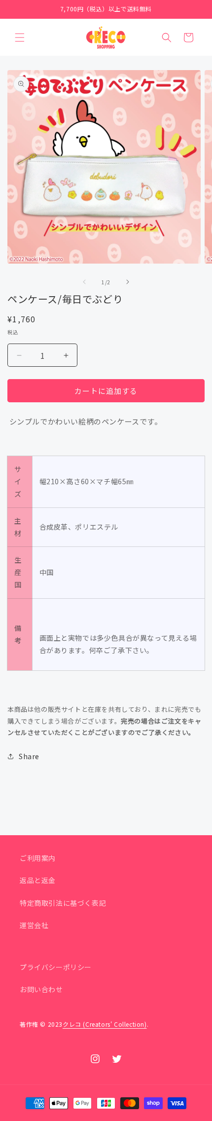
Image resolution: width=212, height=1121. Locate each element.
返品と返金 (38, 880)
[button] (20, 37)
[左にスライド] (84, 282)
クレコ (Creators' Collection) (105, 1024)
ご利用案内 (38, 858)
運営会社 (34, 925)
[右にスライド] (128, 282)
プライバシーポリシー (56, 967)
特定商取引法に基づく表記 (63, 903)
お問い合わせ (41, 989)
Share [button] (29, 756)
